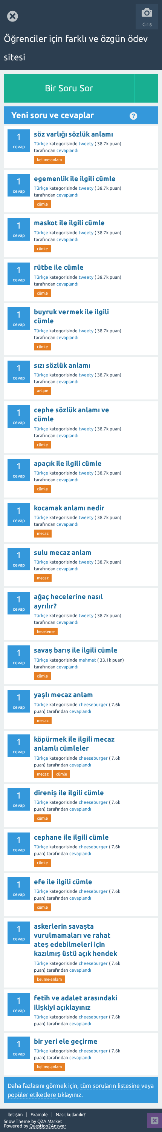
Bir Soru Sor (69, 88)
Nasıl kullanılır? (71, 1114)
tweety (87, 143)
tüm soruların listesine (110, 1085)
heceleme (46, 631)
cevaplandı (67, 150)
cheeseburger (94, 704)
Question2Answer (47, 1125)
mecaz (43, 533)
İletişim (15, 1114)
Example (39, 1114)
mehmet (88, 659)
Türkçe (41, 143)
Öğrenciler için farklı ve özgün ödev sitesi (76, 48)
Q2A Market (49, 1121)
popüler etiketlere (33, 1094)
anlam (42, 391)
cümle (42, 204)
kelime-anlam (49, 159)
